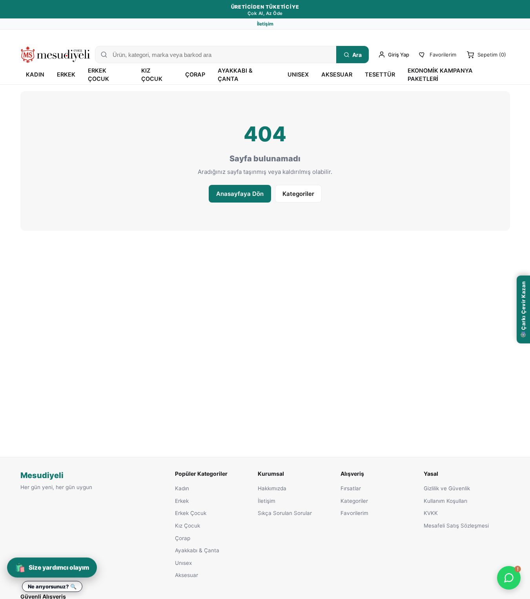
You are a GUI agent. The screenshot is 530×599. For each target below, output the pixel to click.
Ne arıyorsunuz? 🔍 (52, 586)
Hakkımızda (272, 488)
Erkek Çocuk (98, 74)
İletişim (265, 24)
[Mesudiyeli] (55, 54)
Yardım (502, 36)
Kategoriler (298, 193)
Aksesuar (336, 74)
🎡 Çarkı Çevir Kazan (523, 309)
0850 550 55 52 (457, 36)
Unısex (298, 74)
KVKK (431, 513)
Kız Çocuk (151, 74)
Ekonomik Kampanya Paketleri (440, 74)
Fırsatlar (351, 488)
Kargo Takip (416, 36)
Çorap (195, 74)
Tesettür (380, 74)
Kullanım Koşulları (445, 501)
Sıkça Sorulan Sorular (285, 513)
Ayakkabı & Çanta (235, 74)
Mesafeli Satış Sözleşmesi (456, 525)
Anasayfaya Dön (240, 193)
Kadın (35, 74)
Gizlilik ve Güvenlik (447, 488)
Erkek (66, 74)
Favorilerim (354, 513)
